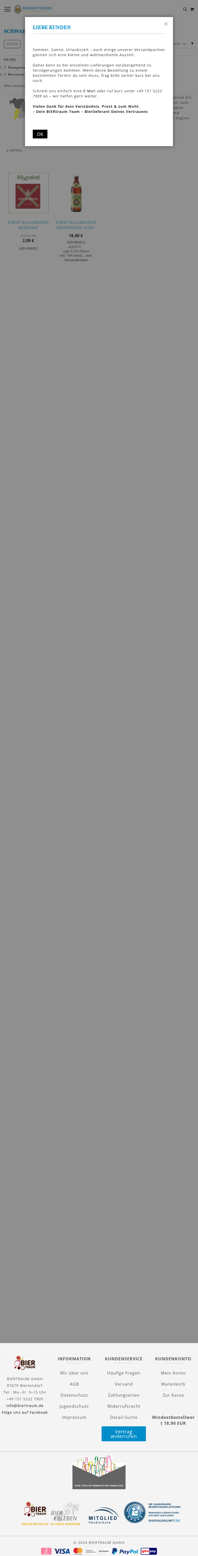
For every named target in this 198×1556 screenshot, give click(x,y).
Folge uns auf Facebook (25, 1412)
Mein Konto (173, 1373)
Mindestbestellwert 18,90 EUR (173, 1420)
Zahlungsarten (124, 1395)
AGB (74, 1384)
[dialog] (99, 775)
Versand (124, 1384)
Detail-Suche (124, 1417)
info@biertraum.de (25, 1405)
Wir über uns (74, 1373)
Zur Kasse (173, 1395)
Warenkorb (173, 1384)
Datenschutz (74, 1395)
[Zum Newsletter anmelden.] (98, 1487)
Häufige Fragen (123, 1373)
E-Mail (89, 90)
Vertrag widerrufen (124, 1433)
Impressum (74, 1417)
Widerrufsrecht (124, 1406)
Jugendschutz (74, 1406)
